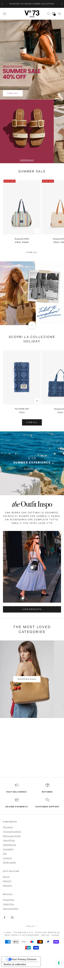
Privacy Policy (8, 900)
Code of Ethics (9, 840)
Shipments (7, 885)
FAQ (5, 853)
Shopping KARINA (21, 239)
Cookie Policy (8, 904)
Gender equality (9, 862)
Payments (7, 881)
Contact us (7, 858)
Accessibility (8, 849)
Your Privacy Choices (24, 959)
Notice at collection (15, 964)
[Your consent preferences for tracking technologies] (59, 963)
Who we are (8, 827)
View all (32, 252)
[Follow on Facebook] (4, 917)
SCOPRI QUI (32, 468)
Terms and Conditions (12, 831)
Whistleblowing (9, 845)
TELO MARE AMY (21, 409)
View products (32, 609)
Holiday (32, 341)
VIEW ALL (12, 93)
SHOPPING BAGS (27, 679)
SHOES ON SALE (27, 160)
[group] (32, 293)
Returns (6, 877)
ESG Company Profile (11, 836)
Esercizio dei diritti (10, 908)
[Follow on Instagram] (12, 917)
